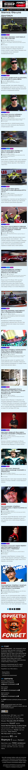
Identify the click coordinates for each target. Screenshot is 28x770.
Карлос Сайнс (21, 729)
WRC (23, 728)
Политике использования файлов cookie (16, 762)
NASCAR (18, 723)
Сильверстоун (5, 592)
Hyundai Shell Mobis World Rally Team (8, 718)
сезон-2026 (21, 436)
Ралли (19, 733)
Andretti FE (4, 41)
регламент (9, 745)
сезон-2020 (14, 745)
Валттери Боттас (7, 512)
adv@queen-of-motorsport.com (9, 684)
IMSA (17, 718)
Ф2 (14, 736)
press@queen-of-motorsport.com (9, 690)
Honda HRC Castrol (16, 716)
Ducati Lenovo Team (5, 716)
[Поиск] (5, 9)
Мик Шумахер (17, 512)
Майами (16, 316)
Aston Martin (4, 436)
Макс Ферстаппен (6, 733)
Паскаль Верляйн (9, 42)
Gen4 (7, 82)
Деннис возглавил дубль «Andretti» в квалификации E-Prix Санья (13, 190)
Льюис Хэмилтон (12, 731)
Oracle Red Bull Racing (8, 726)
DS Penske (8, 41)
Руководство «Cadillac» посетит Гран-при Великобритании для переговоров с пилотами (13, 587)
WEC (12, 728)
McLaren (3, 721)
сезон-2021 (21, 745)
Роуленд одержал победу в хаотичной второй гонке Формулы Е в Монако (11, 271)
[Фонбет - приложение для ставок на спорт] (14, 4)
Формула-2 (15, 740)
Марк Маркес (14, 733)
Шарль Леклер (4, 743)
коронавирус (4, 745)
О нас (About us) (6, 673)
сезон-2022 (3, 746)
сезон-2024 (9, 746)
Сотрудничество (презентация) (9, 675)
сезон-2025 (15, 746)
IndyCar (21, 718)
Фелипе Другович (23, 42)
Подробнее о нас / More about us (9, 668)
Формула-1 (3, 504)
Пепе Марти (6, 119)
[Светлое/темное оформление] (2, 9)
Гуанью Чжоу (12, 512)
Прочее (8, 34)
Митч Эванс (8, 195)
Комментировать (5, 44)
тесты (3, 748)
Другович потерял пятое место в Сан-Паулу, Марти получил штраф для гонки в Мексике (13, 351)
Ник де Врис (18, 551)
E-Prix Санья (9, 118)
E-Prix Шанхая (12, 41)
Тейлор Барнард (15, 42)
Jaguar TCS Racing (14, 194)
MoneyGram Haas (5, 723)
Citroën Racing (9, 355)
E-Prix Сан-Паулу (15, 355)
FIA (18, 355)
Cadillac (3, 512)
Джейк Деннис (20, 155)
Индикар (16, 729)
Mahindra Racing (18, 118)
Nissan (19, 275)
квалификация (3, 42)
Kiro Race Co (13, 118)
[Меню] (25, 10)
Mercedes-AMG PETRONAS (15, 721)
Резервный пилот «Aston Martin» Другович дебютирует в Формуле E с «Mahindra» (13, 547)
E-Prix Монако (9, 233)
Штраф (21, 119)
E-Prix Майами (9, 314)
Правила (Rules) (5, 672)
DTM (22, 715)
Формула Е (3, 34)
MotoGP (12, 723)
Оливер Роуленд (9, 276)
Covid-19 (18, 715)
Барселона (3, 729)
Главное (8, 148)
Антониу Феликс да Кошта (5, 316)
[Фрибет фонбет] (14, 626)
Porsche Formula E (18, 41)
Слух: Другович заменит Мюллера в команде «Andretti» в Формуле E (13, 470)
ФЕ (18, 42)
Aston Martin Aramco (10, 436)
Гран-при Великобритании (14, 591)
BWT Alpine (13, 715)
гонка (22, 118)
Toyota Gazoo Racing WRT (6, 727)
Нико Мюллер (21, 316)
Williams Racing (18, 728)
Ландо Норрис (4, 731)
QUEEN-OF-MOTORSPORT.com (16, 9)
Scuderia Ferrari (21, 726)
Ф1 (24, 512)
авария (9, 743)
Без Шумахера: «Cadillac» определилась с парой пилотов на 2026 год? (14, 508)
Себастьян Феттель (5, 736)
